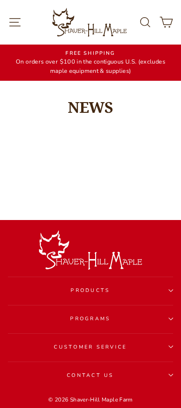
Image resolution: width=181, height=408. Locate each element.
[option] (90, 62)
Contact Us (90, 375)
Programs (90, 318)
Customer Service (90, 346)
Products (90, 290)
